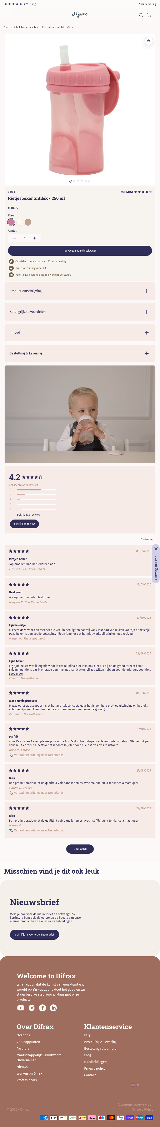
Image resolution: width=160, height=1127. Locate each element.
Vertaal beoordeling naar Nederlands (39, 755)
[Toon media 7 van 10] (78, 181)
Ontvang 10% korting (156, 567)
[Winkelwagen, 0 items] (149, 15)
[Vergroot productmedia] (149, 41)
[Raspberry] (11, 222)
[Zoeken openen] (141, 15)
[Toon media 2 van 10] (74, 181)
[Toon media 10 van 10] (89, 181)
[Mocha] (28, 222)
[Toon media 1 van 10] (70, 181)
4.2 (14, 477)
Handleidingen (95, 1062)
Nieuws (22, 1067)
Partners (23, 1048)
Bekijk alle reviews (28, 514)
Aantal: (12, 230)
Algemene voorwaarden (135, 1104)
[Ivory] (19, 222)
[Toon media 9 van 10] (86, 181)
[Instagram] (32, 1008)
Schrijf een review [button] (24, 523)
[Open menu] (8, 15)
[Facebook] (42, 1008)
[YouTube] (21, 1008)
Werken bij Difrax (29, 1073)
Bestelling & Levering (100, 1042)
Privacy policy (94, 1068)
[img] (19, 551)
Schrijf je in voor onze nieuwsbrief (34, 934)
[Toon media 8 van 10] (82, 181)
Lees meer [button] (16, 673)
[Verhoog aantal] (34, 238)
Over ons (23, 1035)
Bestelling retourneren (101, 1048)
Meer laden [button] (80, 848)
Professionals (27, 1080)
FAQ (87, 1035)
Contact (90, 1075)
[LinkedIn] (53, 1008)
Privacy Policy (142, 1109)
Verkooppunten (28, 1042)
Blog (87, 1055)
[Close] (156, 548)
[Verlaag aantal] (14, 238)
